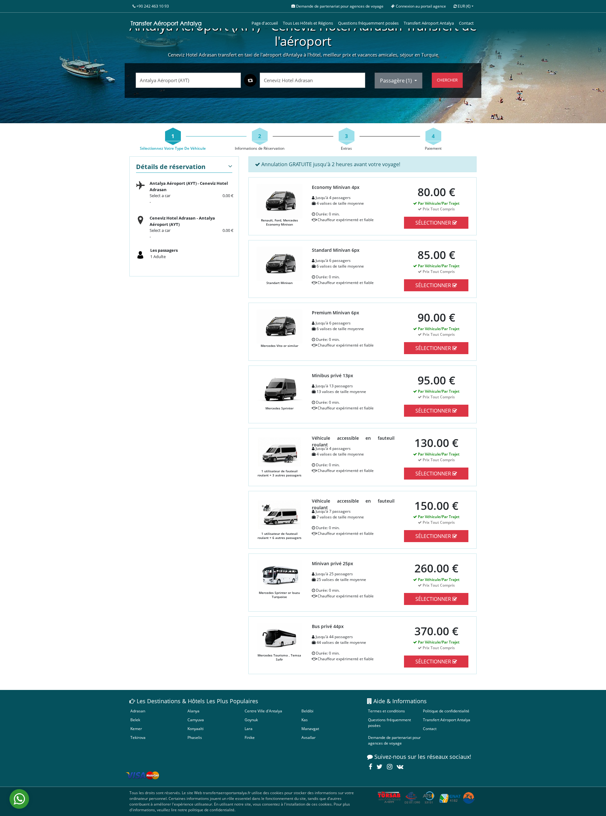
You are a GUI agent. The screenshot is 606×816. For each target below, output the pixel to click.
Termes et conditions (386, 711)
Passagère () (396, 80)
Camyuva (195, 719)
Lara (248, 728)
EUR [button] (464, 6)
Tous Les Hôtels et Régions (308, 23)
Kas (304, 719)
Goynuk (251, 719)
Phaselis (194, 737)
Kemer (136, 728)
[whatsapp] (19, 799)
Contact (466, 23)
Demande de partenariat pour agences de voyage (394, 740)
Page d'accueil (265, 23)
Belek (135, 719)
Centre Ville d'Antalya (263, 711)
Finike (250, 737)
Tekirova (138, 737)
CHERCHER (447, 80)
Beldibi (307, 711)
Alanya (193, 711)
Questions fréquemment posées (368, 23)
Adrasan (137, 711)
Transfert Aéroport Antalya (429, 23)
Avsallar (308, 737)
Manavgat (310, 728)
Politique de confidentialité (446, 711)
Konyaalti (195, 728)
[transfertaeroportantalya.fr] (166, 23)
